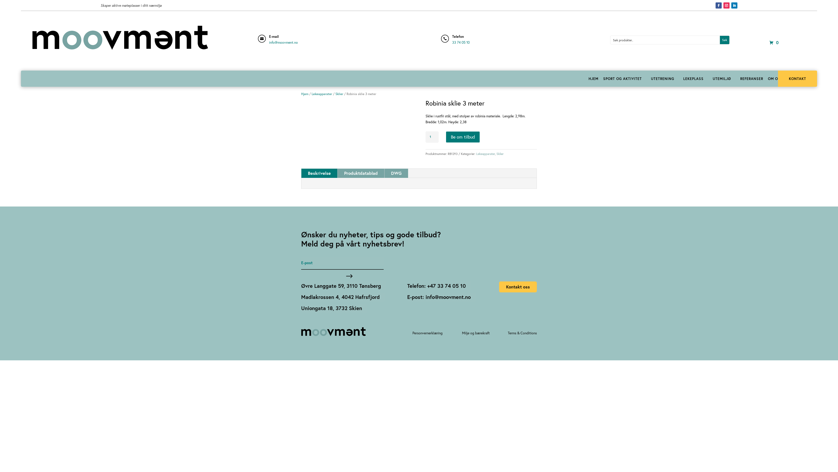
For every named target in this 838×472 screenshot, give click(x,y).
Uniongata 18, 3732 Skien (331, 308)
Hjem (304, 94)
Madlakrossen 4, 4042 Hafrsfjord (340, 296)
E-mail (274, 36)
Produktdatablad (361, 173)
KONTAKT (797, 78)
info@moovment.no (283, 42)
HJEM (593, 78)
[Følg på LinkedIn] (734, 5)
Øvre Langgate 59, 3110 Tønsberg (341, 285)
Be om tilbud (463, 137)
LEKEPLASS (693, 78)
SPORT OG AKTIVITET (622, 78)
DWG (396, 173)
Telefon (458, 36)
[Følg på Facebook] (719, 5)
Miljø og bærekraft (476, 333)
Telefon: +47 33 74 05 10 (436, 285)
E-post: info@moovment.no (439, 296)
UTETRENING (662, 78)
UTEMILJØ (722, 78)
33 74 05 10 (461, 42)
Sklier (339, 94)
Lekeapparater (322, 94)
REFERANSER (751, 78)
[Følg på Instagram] (726, 5)
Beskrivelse (319, 173)
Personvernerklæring (427, 333)
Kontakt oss (518, 287)
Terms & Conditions (522, 333)
